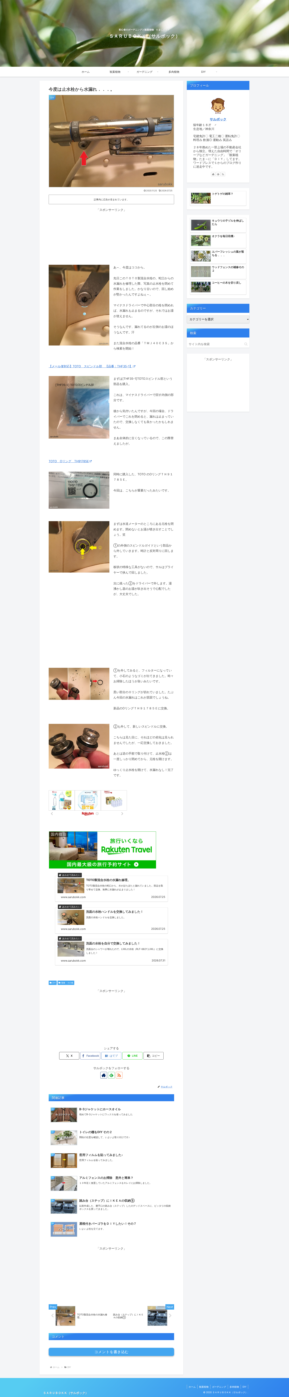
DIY (54, 982)
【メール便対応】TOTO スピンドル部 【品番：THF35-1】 (90, 366)
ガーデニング (219, 1386)
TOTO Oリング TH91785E (69, 461)
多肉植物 (234, 1386)
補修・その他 (67, 982)
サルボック (218, 119)
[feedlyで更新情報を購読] (111, 1075)
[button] (153, 1056)
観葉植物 (204, 1386)
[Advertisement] (111, 236)
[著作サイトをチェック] (103, 1075)
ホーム (192, 1386)
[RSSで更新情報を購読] (119, 1075)
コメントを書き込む (111, 1352)
